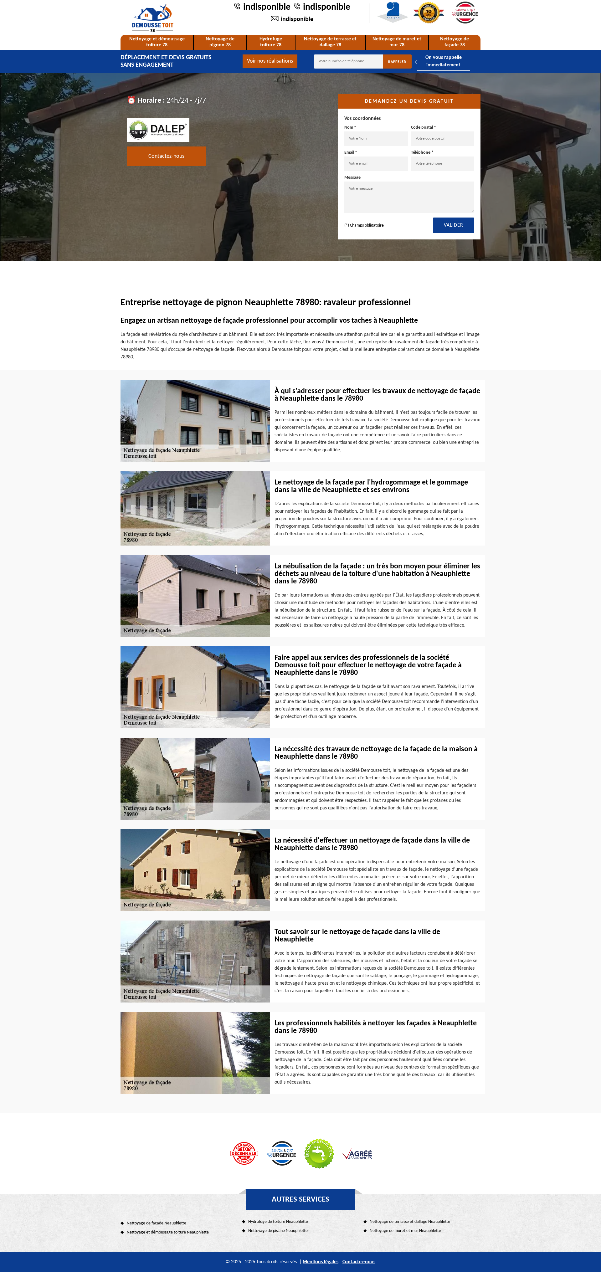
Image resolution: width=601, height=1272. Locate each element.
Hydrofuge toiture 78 (270, 42)
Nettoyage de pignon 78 (220, 42)
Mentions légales (320, 1261)
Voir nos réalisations (270, 61)
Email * (350, 152)
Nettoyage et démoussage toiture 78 (157, 42)
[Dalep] (158, 129)
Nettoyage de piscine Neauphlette (278, 1230)
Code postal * (423, 127)
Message (352, 177)
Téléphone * (422, 152)
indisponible (266, 7)
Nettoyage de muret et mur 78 (396, 42)
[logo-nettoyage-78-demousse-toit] (152, 18)
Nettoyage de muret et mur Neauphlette (405, 1230)
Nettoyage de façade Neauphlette (156, 1223)
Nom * (350, 127)
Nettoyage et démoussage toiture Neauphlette (168, 1232)
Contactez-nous (166, 156)
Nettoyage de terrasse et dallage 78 (330, 42)
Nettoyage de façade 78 (454, 42)
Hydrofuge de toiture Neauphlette (278, 1221)
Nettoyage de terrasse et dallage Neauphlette (410, 1221)
